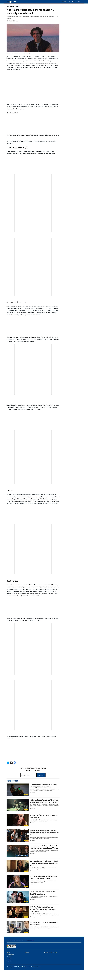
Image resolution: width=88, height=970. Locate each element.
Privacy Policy (9, 956)
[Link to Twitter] (49, 952)
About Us (8, 952)
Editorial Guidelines (10, 954)
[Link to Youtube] (51, 952)
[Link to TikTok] (53, 952)
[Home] (12, 1)
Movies (73, 1)
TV (69, 1)
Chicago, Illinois (16, 106)
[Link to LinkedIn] (56, 952)
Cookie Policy (9, 958)
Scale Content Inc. (30, 940)
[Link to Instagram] (47, 952)
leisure (26, 106)
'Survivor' (9, 56)
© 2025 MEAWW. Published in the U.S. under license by (17, 940)
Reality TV (64, 1)
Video (79, 1)
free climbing (42, 106)
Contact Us (27, 952)
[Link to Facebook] (44, 952)
